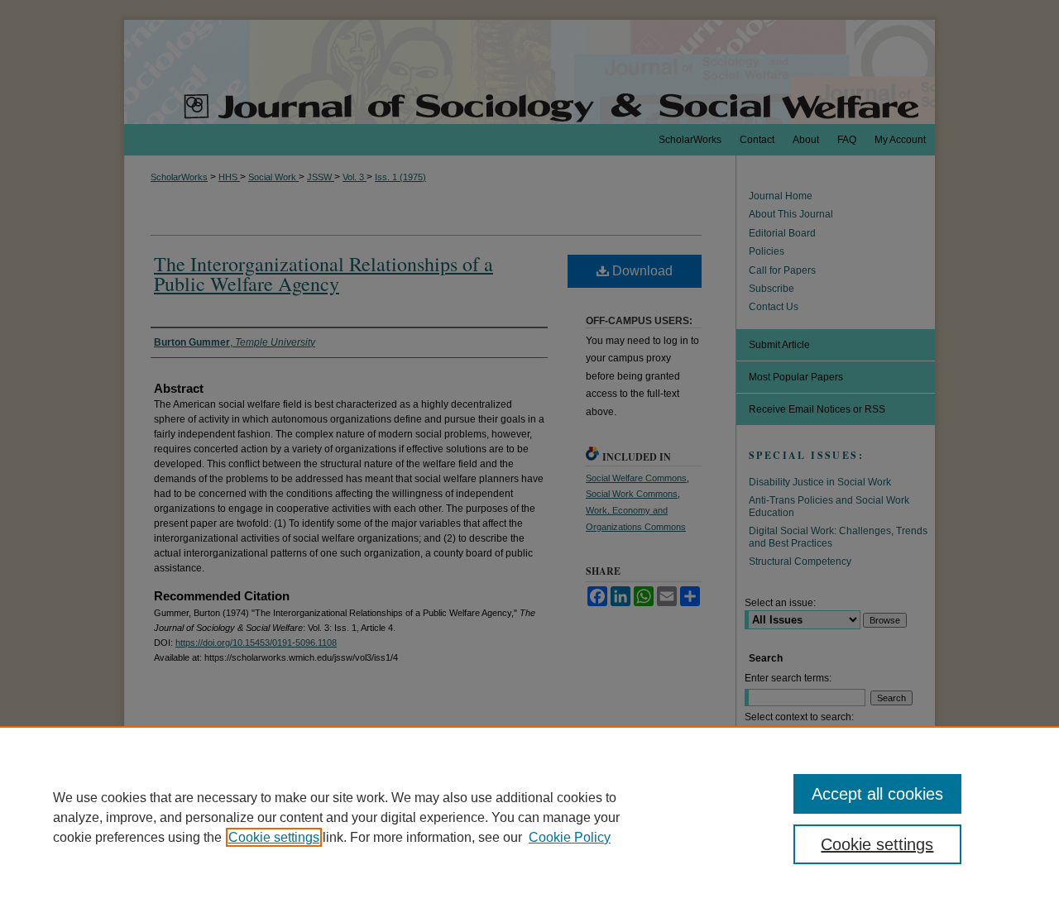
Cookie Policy (570, 837)
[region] (529, 817)
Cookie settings (273, 837)
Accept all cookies (877, 794)
